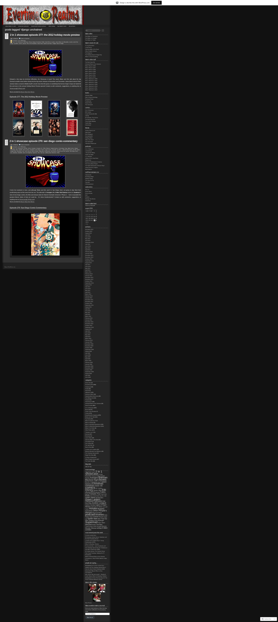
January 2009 (88, 364)
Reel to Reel (88, 447)
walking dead (48, 152)
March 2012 (88, 294)
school (95, 517)
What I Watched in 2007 (91, 80)
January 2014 (88, 253)
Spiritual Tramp (89, 178)
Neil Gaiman (53, 151)
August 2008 (88, 373)
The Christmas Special (90, 453)
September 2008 (89, 371)
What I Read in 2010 (90, 73)
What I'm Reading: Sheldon (92, 544)
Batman (48, 148)
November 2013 (89, 257)
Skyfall (45, 43)
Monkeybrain (47, 151)
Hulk (104, 501)
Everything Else (89, 384)
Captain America (54, 148)
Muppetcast (88, 160)
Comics (87, 413)
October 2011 (88, 303)
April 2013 (87, 270)
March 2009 (88, 360)
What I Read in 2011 (90, 75)
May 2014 (87, 248)
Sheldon (87, 197)
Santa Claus (40, 43)
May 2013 (87, 268)
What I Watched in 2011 (91, 88)
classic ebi (98, 486)
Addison (87, 567)
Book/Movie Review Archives (38, 26)
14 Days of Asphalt (90, 457)
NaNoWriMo (89, 511)
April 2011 (87, 314)
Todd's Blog (88, 123)
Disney (30, 42)
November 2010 (89, 323)
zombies (88, 530)
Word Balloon (88, 169)
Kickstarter (19, 151)
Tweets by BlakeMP (90, 205)
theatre (94, 524)
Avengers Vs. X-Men (41, 148)
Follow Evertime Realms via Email (94, 605)
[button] (19, 109)
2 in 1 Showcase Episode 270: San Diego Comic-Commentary (43, 141)
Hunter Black (88, 191)
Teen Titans (101, 522)
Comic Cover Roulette (90, 411)
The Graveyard (89, 104)
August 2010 (88, 329)
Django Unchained (37, 42)
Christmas (87, 386)
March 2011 (88, 316)
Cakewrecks (88, 174)
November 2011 (89, 301)
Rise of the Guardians (32, 43)
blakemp (16, 38)
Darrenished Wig (89, 570)
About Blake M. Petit (10, 26)
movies (20, 43)
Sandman (15, 152)
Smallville (20, 152)
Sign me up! (90, 617)
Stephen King (93, 520)
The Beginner (88, 53)
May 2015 (87, 238)
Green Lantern (26, 149)
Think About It (88, 401)
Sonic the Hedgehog (27, 152)
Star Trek (101, 519)
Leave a (25, 38)
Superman (34, 152)
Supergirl (101, 520)
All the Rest (88, 382)
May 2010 (87, 334)
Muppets (101, 509)
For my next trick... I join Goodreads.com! (95, 546)
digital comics (71, 148)
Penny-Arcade (88, 193)
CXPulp (87, 115)
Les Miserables (65, 42)
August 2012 (88, 284)
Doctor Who (97, 490)
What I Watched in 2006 (91, 78)
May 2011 (87, 312)
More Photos (88, 602)
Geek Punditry (88, 405)
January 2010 (88, 342)
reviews (99, 514)
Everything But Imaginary (91, 415)
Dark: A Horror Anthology (91, 97)
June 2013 (88, 266)
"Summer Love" (89, 432)
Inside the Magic (89, 154)
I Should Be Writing (90, 152)
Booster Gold (89, 482)
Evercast (87, 434)
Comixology (61, 148)
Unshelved (88, 200)
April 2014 (87, 249)
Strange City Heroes (90, 198)
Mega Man (41, 151)
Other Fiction (88, 430)
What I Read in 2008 (90, 69)
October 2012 (88, 281)
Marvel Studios (35, 151)
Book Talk (87, 409)
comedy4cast (88, 150)
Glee (17, 149)
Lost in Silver (88, 437)
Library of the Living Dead (91, 158)
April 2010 (87, 336)
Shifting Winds (88, 137)
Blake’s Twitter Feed (90, 203)
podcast (24, 43)
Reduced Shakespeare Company (93, 162)
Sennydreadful (89, 136)
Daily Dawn (88, 132)
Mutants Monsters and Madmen (93, 451)
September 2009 (89, 349)
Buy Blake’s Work (61, 26)
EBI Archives (72, 26)
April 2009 (87, 358)
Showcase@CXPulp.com (17, 88)
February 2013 (89, 273)
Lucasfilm (16, 43)
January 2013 (88, 275)
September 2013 (89, 260)
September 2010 (89, 327)
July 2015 (87, 235)
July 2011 (87, 308)
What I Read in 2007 (90, 67)
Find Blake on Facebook (91, 36)
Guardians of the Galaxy (35, 149)
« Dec (86, 224)
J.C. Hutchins (88, 156)
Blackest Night (92, 480)
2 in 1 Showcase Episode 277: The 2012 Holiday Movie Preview (45, 34)
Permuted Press (89, 99)
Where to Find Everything (91, 56)
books (102, 479)
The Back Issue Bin (90, 62)
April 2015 (87, 240)
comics (90, 487)
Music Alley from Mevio (27, 92)
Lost (92, 507)
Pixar (100, 513)
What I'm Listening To (90, 420)
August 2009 (88, 351)
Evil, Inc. (87, 189)
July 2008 (87, 375)
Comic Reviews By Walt (91, 113)
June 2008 (88, 377)
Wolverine (54, 152)
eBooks (87, 492)
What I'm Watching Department (93, 426)
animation (102, 476)
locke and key (28, 151)
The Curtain (88, 443)
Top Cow (42, 152)
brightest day (96, 482)
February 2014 (89, 251)
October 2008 (88, 369)
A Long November (89, 45)
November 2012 (89, 279)
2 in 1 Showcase (22, 40)
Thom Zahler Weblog (90, 121)
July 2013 (87, 264)
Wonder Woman (90, 528)
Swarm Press (88, 102)
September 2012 (89, 283)
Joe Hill (74, 149)
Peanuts (95, 513)
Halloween (87, 392)
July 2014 (87, 244)
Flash (87, 496)
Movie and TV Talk (89, 417)
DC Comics (98, 488)
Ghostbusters (99, 497)
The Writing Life (89, 398)
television (88, 524)
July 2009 (87, 353)
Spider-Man (92, 518)
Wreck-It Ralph (60, 43)
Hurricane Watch (89, 394)
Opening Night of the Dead (92, 49)
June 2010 (88, 332)
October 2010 (88, 325)
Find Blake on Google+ (91, 38)
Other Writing (52, 26)
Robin (105, 515)
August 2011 (88, 307)
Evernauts (87, 436)
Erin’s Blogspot (89, 134)
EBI (104, 489)
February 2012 (89, 296)
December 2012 (89, 277)
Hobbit (42, 42)
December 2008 (89, 366)
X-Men (58, 152)
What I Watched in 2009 (91, 84)
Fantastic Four (94, 494)
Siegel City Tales (89, 455)
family (87, 494)
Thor (39, 152)
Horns (42, 149)
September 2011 (89, 305)
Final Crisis (104, 494)
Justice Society (90, 505)
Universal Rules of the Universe (93, 64)
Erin (92, 492)
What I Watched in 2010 (91, 86)
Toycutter (87, 182)
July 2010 (87, 331)
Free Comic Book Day (96, 496)
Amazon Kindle (96, 476)
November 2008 (89, 368)
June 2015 (88, 236)
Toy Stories (88, 418)
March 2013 (88, 272)
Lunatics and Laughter (91, 449)
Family (86, 388)
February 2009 (89, 362)
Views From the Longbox (91, 167)
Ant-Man (25, 148)
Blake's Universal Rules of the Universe (95, 556)
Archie (29, 148)
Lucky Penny (88, 47)
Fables (103, 492)
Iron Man (59, 149)
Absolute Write (89, 95)
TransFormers (89, 526)
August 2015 (88, 233)
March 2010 (88, 338)
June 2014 (88, 246)
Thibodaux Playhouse (90, 143)
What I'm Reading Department (92, 424)
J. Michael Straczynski (67, 149)
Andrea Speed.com (90, 130)
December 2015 (89, 229)
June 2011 (88, 310)
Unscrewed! (88, 125)
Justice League (99, 503)
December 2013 (89, 255)
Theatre (87, 399)
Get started (156, 2)
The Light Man (89, 445)
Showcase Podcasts (23, 26)
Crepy (66, 148)
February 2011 (89, 318)
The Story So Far (89, 180)
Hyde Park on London (50, 42)
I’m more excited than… (99, 565)
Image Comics (48, 149)
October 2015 (88, 231)
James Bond (58, 42)
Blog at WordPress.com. (10, 267)
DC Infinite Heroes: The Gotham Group (95, 551)
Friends (87, 390)
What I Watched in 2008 (91, 82)
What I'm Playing (89, 422)
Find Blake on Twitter (90, 40)
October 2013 (88, 259)
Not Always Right (89, 176)
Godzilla (20, 149)
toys (100, 524)
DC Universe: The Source (91, 117)
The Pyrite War (89, 461)
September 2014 (89, 242)
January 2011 (88, 320)
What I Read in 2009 (90, 71)
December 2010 (89, 321)
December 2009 (89, 344)
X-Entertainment (89, 184)
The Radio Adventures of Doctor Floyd (94, 165)
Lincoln (70, 42)
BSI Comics (88, 112)
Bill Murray (26, 42)
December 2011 (89, 299)
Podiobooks (88, 101)
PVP (86, 195)
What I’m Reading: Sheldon (100, 576)
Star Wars (49, 43)
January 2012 (88, 297)
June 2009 (88, 355)
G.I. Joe (104, 496)
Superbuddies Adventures (91, 396)
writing (99, 528)
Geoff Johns (90, 498)
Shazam (101, 517)
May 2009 (87, 356)
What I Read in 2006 (90, 65)
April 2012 (87, 292)
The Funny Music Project (91, 163)
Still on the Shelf (89, 139)
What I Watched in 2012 (91, 89)
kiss (23, 151)
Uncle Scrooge (97, 526)
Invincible (54, 149)
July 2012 (87, 286)
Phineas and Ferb (61, 151)
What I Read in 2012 (90, 77)
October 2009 (88, 347)
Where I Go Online (90, 428)
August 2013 (88, 262)
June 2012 (88, 288)
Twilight (54, 43)
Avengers (33, 148)
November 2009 (89, 345)
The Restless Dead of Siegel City (93, 54)
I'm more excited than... (91, 535)
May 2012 (87, 290)
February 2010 (89, 340)
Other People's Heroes (91, 51)
